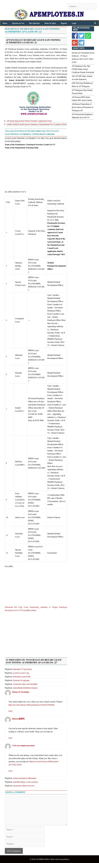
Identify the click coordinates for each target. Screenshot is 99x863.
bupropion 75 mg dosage (22, 669)
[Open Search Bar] (95, 23)
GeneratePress (64, 859)
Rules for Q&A (50, 23)
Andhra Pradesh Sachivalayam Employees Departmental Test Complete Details (37, 124)
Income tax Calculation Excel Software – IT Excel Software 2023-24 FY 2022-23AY (83, 57)
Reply (11, 711)
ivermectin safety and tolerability (25, 684)
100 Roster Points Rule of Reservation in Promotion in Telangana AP (82, 107)
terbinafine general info (21, 676)
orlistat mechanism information (24, 778)
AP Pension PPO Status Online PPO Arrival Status (82, 98)
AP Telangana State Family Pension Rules (82, 91)
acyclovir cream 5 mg (21, 672)
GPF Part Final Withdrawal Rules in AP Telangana (82, 84)
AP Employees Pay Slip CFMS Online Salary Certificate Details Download (83, 69)
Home (5, 23)
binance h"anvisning (20, 691)
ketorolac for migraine (21, 680)
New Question (34, 23)
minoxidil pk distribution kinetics (25, 687)
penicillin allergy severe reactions (25, 782)
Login (74, 23)
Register (64, 23)
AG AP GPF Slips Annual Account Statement (82, 77)
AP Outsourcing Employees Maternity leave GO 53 (82, 116)
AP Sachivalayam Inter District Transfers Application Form (29, 121)
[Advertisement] (36, 169)
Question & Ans (18, 23)
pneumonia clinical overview (24, 785)
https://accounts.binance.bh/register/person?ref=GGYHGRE (31, 704)
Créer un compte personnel (23, 745)
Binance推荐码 (18, 718)
